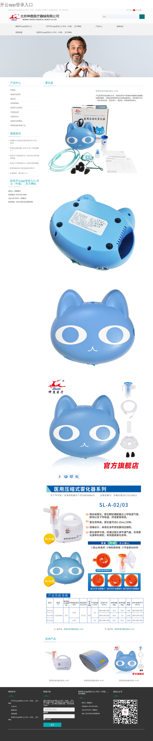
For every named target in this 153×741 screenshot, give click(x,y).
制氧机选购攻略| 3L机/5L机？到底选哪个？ (24, 149)
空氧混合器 (15, 112)
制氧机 (13, 90)
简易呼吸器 (15, 103)
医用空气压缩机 (16, 108)
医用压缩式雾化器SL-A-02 (124, 629)
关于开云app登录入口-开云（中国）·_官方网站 (63, 26)
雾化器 (13, 99)
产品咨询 (101, 107)
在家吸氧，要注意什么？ (19, 173)
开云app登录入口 (16, 4)
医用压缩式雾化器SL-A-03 (129, 680)
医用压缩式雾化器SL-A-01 (73, 629)
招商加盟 (19, 32)
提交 (52, 725)
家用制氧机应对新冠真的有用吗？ (22, 168)
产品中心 (99, 26)
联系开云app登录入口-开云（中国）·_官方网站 (54, 32)
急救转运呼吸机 (16, 121)
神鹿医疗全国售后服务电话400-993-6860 (23, 142)
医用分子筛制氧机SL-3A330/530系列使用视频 (24, 157)
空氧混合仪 (15, 117)
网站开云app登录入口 (24, 26)
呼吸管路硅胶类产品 (18, 125)
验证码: (45, 712)
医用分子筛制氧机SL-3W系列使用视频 (24, 163)
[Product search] (142, 16)
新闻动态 (120, 26)
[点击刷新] (47, 719)
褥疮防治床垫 (16, 94)
